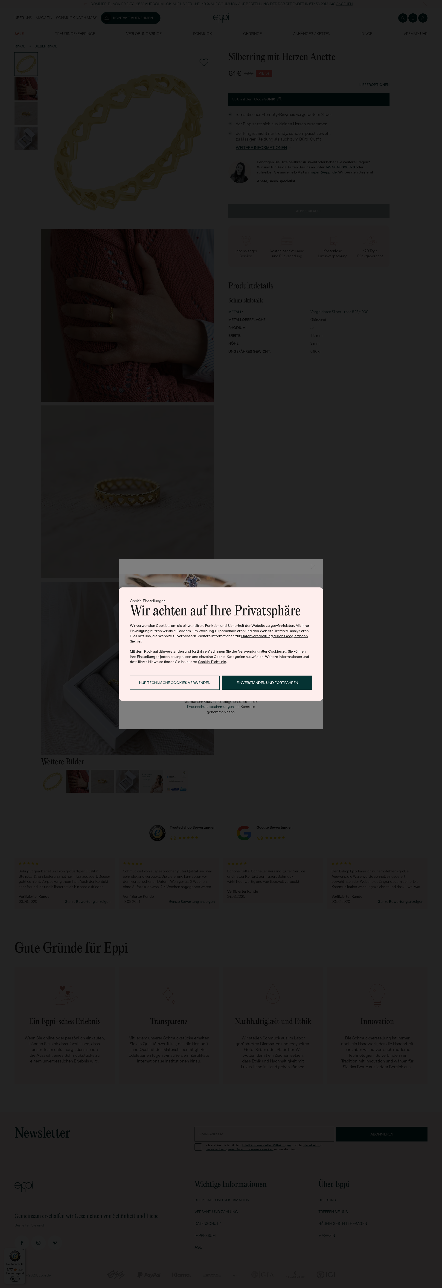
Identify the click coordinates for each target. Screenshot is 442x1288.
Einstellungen (148, 656)
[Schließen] (313, 566)
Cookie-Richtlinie (212, 662)
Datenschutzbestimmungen (210, 706)
